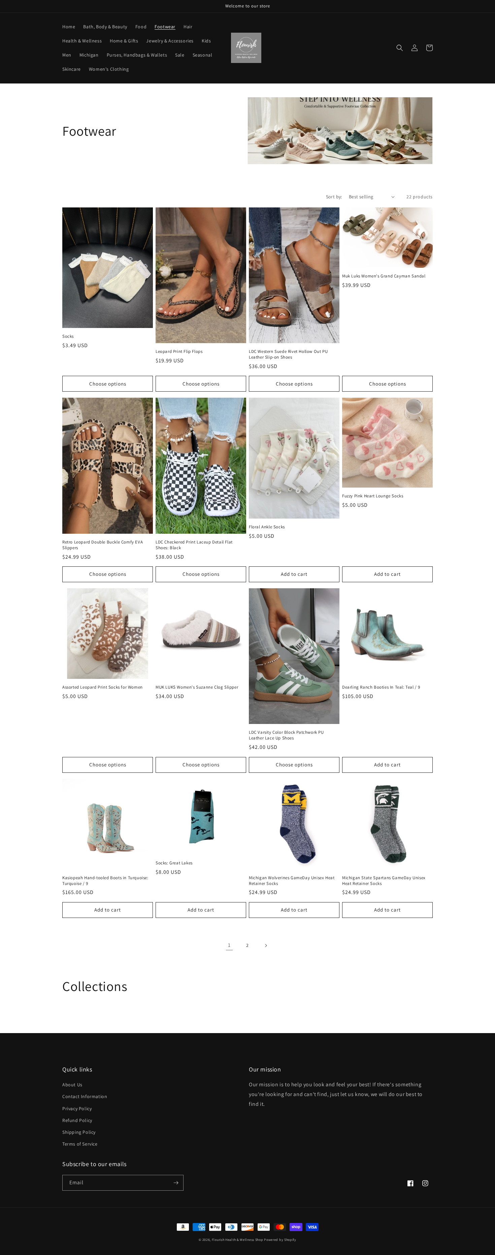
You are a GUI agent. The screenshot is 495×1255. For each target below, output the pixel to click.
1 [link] (229, 945)
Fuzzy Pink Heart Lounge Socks (372, 496)
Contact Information (84, 1096)
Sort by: (334, 197)
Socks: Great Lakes (174, 863)
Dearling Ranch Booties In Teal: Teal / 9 (381, 687)
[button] (399, 47)
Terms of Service (80, 1144)
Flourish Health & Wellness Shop (237, 1239)
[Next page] (265, 945)
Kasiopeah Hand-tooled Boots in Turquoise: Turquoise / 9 (105, 880)
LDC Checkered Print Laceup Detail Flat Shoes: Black (194, 545)
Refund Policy (77, 1120)
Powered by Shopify (280, 1239)
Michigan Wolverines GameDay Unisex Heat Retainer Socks (291, 880)
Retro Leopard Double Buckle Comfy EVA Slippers (102, 545)
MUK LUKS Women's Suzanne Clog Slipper (197, 687)
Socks (68, 336)
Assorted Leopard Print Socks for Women (102, 687)
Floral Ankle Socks (267, 527)
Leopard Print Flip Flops (179, 351)
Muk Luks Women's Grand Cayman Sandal (384, 276)
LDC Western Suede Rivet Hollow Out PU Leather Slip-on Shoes (288, 354)
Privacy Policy (77, 1108)
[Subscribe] (175, 1183)
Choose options (107, 384)
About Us (72, 1085)
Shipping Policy (79, 1132)
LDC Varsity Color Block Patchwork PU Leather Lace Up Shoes (286, 735)
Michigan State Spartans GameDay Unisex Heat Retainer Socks (384, 880)
